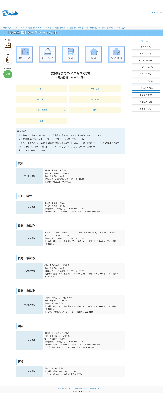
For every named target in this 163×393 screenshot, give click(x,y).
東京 (41, 89)
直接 (41, 121)
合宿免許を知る (146, 88)
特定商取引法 (70, 388)
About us (157, 12)
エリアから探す (146, 60)
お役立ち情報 (146, 102)
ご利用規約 (60, 388)
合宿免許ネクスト (7, 28)
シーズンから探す (146, 67)
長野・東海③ (41, 110)
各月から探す (146, 74)
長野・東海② (94, 99)
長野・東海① (41, 99)
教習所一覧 (145, 47)
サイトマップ (146, 108)
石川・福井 (94, 89)
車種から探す (146, 53)
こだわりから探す (146, 81)
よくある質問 (146, 95)
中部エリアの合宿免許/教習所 (30, 28)
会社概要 (93, 388)
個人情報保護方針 (82, 388)
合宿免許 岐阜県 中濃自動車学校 (83, 28)
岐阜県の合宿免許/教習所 (55, 28)
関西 (95, 110)
